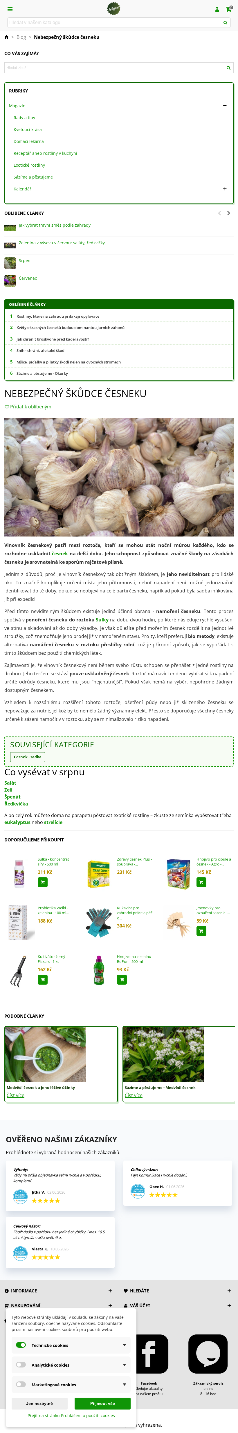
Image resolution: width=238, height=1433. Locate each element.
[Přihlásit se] (217, 8)
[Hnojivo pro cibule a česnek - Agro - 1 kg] (178, 873)
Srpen (24, 260)
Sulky (102, 620)
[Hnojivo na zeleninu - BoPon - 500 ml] (99, 971)
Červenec (28, 278)
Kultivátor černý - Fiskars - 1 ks (52, 959)
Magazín (17, 105)
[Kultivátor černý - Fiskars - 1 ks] (19, 971)
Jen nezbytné (39, 1403)
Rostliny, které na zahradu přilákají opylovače (58, 316)
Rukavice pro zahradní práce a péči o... (135, 913)
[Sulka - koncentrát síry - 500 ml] (19, 873)
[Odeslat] (225, 23)
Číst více (15, 1095)
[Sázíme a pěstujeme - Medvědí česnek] (163, 1054)
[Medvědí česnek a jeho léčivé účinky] (45, 1054)
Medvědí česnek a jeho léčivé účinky (41, 1087)
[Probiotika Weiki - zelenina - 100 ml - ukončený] (19, 922)
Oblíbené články (24, 213)
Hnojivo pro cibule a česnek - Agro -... (213, 862)
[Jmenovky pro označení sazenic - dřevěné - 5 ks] (178, 922)
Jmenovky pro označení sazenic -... (213, 910)
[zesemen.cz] (113, 8)
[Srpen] (10, 263)
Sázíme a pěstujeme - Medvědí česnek (160, 1087)
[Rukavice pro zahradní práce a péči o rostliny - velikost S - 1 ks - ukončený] (99, 922)
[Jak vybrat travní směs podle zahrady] (10, 228)
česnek (60, 553)
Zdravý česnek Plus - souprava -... (134, 862)
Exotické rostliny (29, 165)
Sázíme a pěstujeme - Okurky (42, 373)
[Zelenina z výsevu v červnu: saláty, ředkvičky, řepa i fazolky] (10, 245)
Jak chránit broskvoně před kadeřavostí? (53, 339)
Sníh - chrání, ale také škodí (41, 350)
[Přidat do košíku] (43, 882)
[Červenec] (10, 281)
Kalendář (22, 189)
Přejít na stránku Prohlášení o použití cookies (71, 1415)
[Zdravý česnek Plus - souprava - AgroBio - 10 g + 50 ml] (99, 873)
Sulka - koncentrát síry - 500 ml (53, 862)
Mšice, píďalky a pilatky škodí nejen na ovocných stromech (69, 362)
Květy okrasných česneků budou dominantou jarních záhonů (71, 327)
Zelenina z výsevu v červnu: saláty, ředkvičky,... (64, 242)
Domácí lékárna (29, 141)
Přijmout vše (102, 1403)
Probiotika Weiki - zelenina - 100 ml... (53, 910)
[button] (219, 213)
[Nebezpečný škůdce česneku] (119, 477)
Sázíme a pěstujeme (33, 177)
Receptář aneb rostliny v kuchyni (45, 153)
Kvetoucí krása (28, 129)
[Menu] (9, 8)
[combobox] (114, 23)
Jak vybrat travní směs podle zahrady (55, 225)
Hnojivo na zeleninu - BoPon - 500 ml (135, 959)
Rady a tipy (24, 117)
